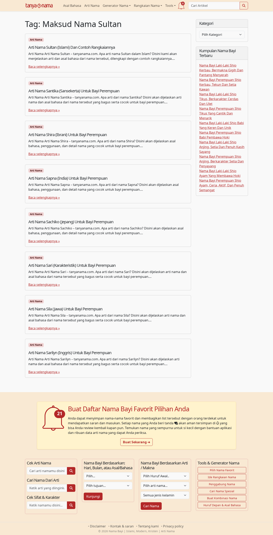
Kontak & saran (122, 526)
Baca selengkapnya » (44, 66)
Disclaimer (98, 526)
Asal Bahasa (72, 5)
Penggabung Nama (222, 484)
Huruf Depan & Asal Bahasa (222, 505)
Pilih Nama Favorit (222, 470)
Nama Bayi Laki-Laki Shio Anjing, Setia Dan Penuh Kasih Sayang (221, 147)
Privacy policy (173, 526)
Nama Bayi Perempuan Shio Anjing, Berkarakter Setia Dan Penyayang (221, 161)
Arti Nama (92, 5)
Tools (169, 5)
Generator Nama (115, 5)
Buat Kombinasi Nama (222, 498)
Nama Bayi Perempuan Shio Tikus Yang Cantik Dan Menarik (220, 113)
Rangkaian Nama (147, 5)
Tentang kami (148, 526)
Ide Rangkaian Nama (222, 477)
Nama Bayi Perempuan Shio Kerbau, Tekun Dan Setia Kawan (220, 85)
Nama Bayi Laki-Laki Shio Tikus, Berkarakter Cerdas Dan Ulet (218, 99)
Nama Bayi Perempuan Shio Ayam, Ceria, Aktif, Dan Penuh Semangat (221, 185)
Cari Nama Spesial (222, 491)
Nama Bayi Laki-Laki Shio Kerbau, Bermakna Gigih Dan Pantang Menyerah (221, 70)
